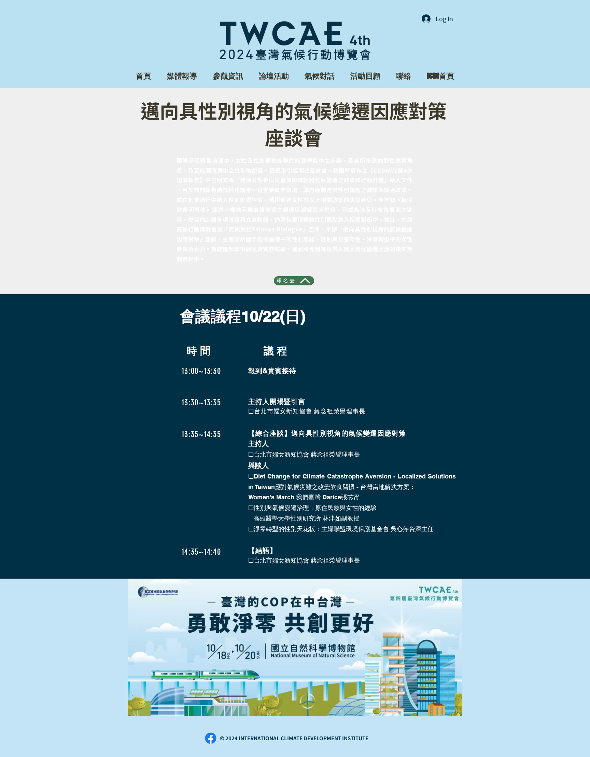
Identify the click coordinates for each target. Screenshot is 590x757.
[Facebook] (210, 738)
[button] (182, 76)
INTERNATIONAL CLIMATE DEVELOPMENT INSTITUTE (303, 738)
